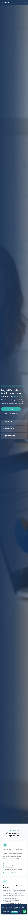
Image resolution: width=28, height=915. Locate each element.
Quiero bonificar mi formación (10, 872)
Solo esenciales (6, 911)
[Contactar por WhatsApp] (24, 911)
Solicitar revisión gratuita (9, 409)
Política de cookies (18, 908)
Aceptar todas (14, 911)
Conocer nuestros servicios (10, 413)
